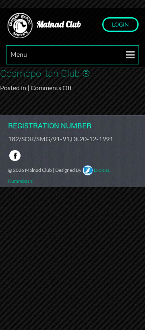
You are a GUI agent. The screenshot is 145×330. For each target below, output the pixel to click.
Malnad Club (57, 24)
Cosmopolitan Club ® (45, 73)
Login (120, 24)
